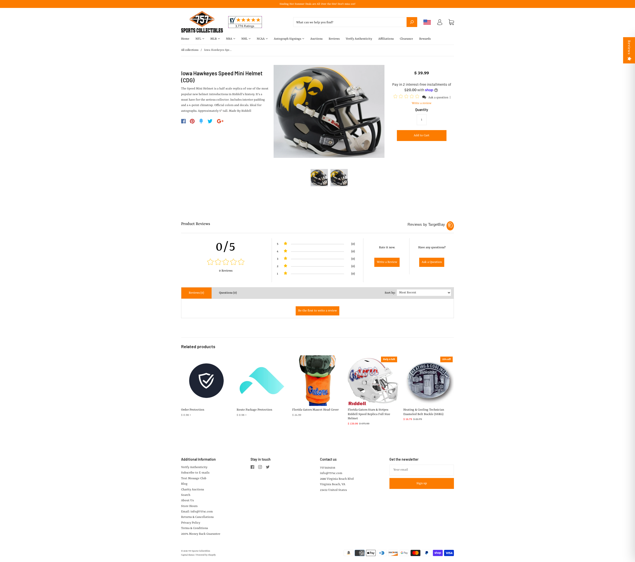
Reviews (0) (196, 293)
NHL (244, 39)
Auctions (316, 39)
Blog (184, 484)
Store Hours (189, 506)
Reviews (334, 39)
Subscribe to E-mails (195, 473)
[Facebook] (183, 121)
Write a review (421, 103)
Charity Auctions (192, 489)
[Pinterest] (192, 121)
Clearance (406, 39)
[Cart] (451, 22)
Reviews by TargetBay (426, 224)
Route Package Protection (254, 410)
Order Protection (192, 410)
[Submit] (412, 22)
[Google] (220, 121)
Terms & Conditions (194, 528)
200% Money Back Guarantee (200, 534)
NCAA (261, 39)
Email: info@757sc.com (197, 511)
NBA (229, 39)
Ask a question (438, 97)
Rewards (425, 39)
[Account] (439, 23)
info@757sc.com (331, 473)
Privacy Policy (190, 523)
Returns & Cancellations (197, 517)
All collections (189, 50)
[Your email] (421, 470)
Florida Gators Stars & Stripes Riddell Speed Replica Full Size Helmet (369, 414)
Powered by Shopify (206, 555)
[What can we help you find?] (355, 22)
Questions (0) (228, 293)
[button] (407, 97)
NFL (198, 39)
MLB (214, 39)
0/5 (226, 247)
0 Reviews (225, 271)
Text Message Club (193, 478)
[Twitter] (210, 121)
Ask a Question (432, 262)
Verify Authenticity (359, 39)
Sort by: (390, 293)
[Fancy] (201, 121)
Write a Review (387, 262)
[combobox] (355, 22)
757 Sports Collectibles (199, 551)
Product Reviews (195, 224)
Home (185, 39)
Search (185, 495)
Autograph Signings (288, 39)
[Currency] (427, 22)
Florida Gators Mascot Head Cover (315, 410)
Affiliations (386, 39)
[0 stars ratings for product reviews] (225, 262)
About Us (187, 500)
